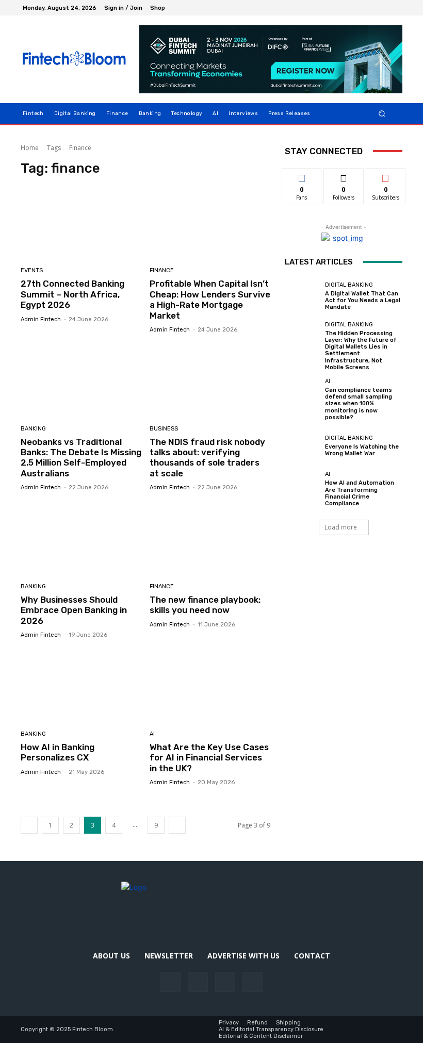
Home (30, 147)
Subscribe (386, 176)
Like (302, 176)
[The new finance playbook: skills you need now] (210, 538)
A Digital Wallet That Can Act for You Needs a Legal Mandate (362, 300)
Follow (344, 176)
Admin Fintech (41, 319)
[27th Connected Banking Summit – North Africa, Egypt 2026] (81, 223)
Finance (162, 270)
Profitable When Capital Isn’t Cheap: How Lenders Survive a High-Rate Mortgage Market (210, 299)
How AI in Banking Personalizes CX (57, 752)
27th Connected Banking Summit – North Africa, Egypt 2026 (72, 294)
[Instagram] (369, 8)
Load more (340, 527)
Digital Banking (349, 285)
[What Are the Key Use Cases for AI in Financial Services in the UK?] (210, 686)
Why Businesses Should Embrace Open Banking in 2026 (74, 610)
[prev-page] (29, 825)
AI (152, 734)
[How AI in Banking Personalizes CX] (81, 686)
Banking (33, 429)
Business (164, 429)
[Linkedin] (382, 8)
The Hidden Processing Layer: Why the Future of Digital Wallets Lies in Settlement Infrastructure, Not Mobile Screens (361, 350)
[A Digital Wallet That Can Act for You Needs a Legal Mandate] (302, 296)
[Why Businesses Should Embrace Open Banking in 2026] (81, 538)
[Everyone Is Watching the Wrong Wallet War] (302, 445)
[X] (394, 8)
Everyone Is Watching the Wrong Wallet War (362, 450)
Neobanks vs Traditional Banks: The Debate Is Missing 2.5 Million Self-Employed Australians (81, 457)
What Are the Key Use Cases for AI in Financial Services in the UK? (209, 757)
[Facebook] (357, 8)
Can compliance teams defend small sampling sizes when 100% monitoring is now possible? (358, 404)
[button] (382, 113)
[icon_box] (163, 9)
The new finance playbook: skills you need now (205, 604)
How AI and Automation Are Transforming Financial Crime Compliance (359, 493)
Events (32, 270)
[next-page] (177, 825)
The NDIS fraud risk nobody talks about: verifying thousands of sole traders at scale (207, 457)
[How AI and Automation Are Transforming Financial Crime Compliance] (302, 488)
